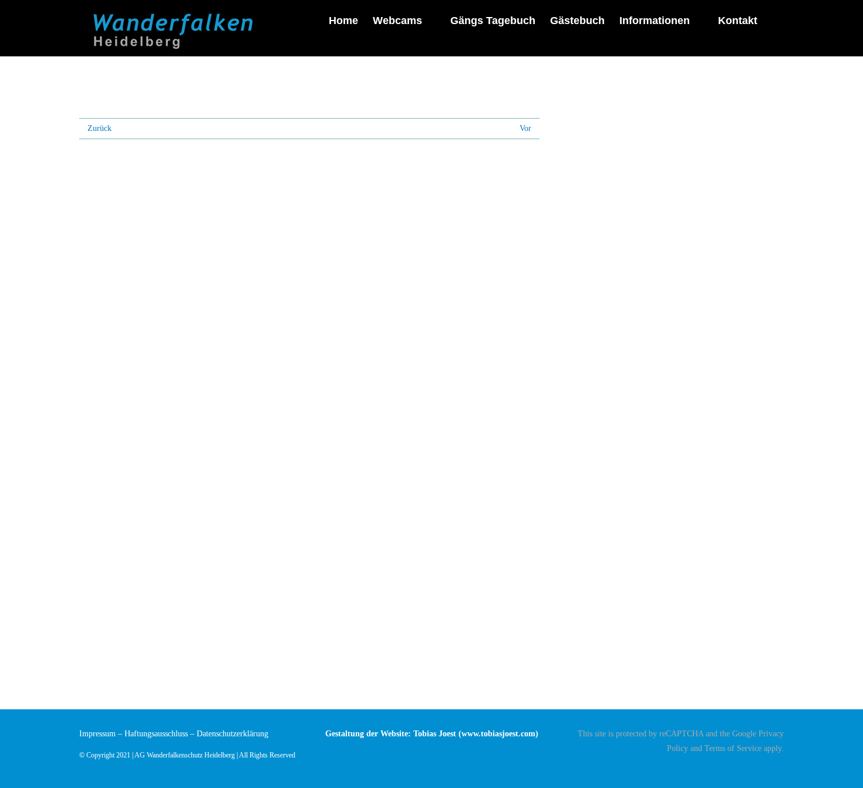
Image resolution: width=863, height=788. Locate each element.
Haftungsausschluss (156, 733)
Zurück (99, 128)
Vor (525, 128)
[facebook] (780, 768)
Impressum (97, 733)
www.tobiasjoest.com (498, 733)
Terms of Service (732, 748)
